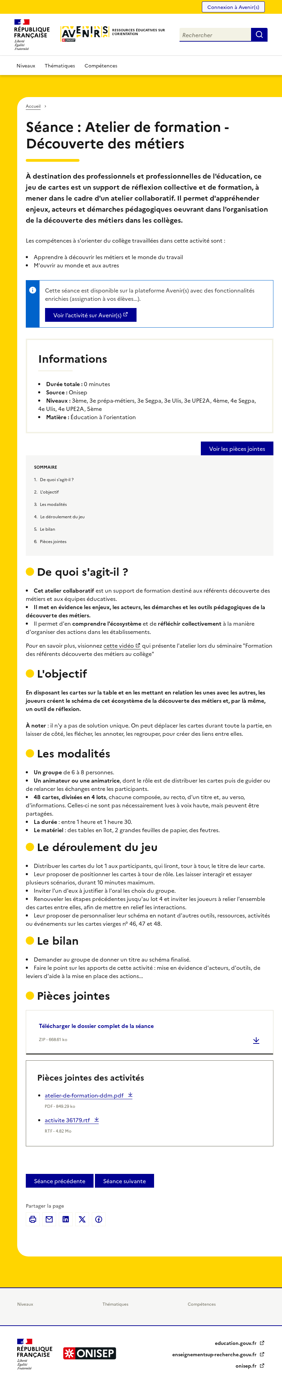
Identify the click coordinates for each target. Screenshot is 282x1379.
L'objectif (49, 492)
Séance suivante (124, 1181)
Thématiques (60, 65)
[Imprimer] (33, 1219)
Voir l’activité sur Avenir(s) (87, 315)
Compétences (101, 65)
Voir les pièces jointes (237, 448)
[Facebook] (99, 1219)
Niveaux (26, 65)
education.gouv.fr (236, 1342)
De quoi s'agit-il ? (57, 479)
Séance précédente (59, 1181)
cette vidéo (119, 645)
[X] (82, 1219)
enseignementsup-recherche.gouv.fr (215, 1354)
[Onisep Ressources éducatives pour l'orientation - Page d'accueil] (85, 34)
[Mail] (49, 1219)
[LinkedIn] (66, 1219)
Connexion (233, 6)
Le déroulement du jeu (62, 516)
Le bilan (47, 529)
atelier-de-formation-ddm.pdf (85, 1095)
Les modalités (53, 504)
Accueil (33, 106)
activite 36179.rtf (68, 1120)
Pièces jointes (53, 541)
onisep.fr (247, 1365)
